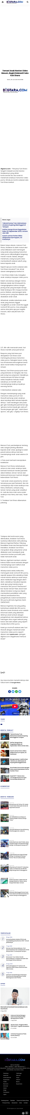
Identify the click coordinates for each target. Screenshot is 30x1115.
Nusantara (6, 1079)
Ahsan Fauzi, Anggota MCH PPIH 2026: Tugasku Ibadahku (20, 1025)
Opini (4, 1094)
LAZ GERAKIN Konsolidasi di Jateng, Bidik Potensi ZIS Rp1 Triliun (17, 818)
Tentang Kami (5, 1100)
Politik (5, 1082)
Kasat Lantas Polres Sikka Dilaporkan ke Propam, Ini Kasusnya (12, 237)
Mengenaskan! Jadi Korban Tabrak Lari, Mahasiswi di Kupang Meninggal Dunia (19, 760)
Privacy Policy (6, 1103)
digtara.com (14, 1108)
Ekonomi (5, 1084)
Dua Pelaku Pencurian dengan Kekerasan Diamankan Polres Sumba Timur (19, 769)
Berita (18, 1082)
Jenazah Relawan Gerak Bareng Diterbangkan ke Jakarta (19, 830)
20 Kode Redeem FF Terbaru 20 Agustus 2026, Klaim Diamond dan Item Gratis (16, 967)
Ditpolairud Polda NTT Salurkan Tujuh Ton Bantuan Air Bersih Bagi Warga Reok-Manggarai (18, 868)
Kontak (26, 1103)
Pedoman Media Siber (23, 1100)
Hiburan (18, 1075)
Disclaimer (15, 1103)
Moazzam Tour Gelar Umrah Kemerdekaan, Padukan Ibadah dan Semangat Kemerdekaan (17, 958)
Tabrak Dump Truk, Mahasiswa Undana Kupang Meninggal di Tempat (14, 225)
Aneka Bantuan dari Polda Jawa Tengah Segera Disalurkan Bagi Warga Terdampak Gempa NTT (19, 843)
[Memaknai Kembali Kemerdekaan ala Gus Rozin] (15, 1002)
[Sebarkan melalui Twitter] (13, 691)
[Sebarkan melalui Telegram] (19, 691)
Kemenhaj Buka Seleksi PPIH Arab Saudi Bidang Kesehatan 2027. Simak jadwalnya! (17, 940)
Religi (4, 1090)
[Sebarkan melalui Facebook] (9, 691)
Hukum (18, 1079)
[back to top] (26, 1113)
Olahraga (19, 1073)
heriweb (21, 1108)
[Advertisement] (15, 20)
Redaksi (12, 1100)
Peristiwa (5, 1073)
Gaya (17, 1077)
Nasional (5, 1075)
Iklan (20, 1103)
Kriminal (5, 1086)
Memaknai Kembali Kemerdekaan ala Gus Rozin (14, 1008)
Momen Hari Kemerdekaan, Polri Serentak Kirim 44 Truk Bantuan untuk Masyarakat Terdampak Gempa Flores (17, 950)
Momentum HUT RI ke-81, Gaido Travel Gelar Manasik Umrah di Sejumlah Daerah (18, 806)
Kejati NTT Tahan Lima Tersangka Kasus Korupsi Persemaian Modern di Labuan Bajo (18, 777)
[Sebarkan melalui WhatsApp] (16, 691)
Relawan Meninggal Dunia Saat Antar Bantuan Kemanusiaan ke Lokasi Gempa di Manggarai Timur (19, 894)
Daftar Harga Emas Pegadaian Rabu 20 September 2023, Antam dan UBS (15, 231)
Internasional (7, 1077)
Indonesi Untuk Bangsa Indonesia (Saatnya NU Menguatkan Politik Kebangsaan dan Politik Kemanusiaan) (16, 977)
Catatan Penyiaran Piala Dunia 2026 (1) (18, 1034)
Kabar (5, 1088)
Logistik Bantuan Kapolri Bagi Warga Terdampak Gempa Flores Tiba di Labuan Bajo (18, 856)
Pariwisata (6, 1092)
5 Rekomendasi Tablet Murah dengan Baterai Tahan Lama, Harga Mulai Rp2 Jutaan (18, 881)
